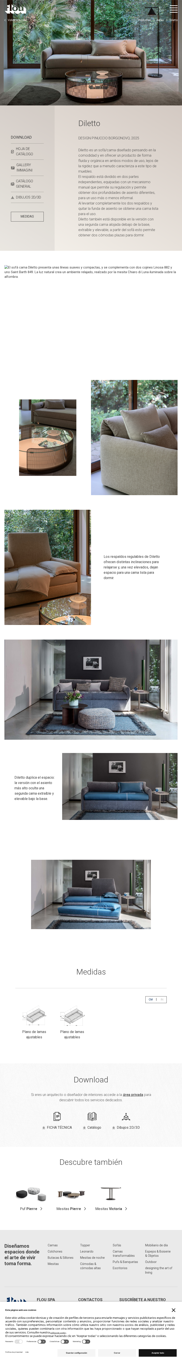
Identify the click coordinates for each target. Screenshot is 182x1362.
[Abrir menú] (174, 9)
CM (152, 999)
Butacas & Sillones (60, 1257)
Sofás (160, 20)
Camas (53, 1245)
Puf (28, 1209)
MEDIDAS (27, 216)
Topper (85, 1245)
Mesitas (68, 1209)
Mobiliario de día (156, 1245)
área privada (133, 1095)
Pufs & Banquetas (125, 1262)
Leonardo (86, 1251)
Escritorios (120, 1268)
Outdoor (151, 1262)
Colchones (55, 1251)
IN (163, 999)
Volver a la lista (17, 20)
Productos (144, 20)
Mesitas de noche (92, 1257)
